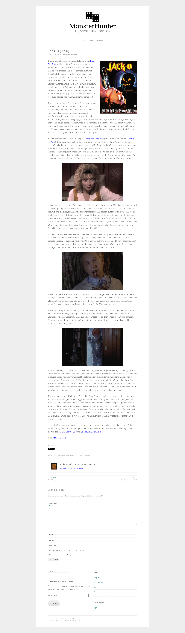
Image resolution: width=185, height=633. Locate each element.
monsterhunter (70, 55)
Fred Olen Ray (67, 456)
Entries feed (99, 582)
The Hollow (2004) (53, 479)
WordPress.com (74, 620)
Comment (53, 504)
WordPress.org (100, 592)
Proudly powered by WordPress (61, 618)
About (91, 41)
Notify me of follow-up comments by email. (67, 550)
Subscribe (54, 603)
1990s (58, 456)
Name (52, 534)
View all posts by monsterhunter (72, 468)
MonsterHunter (61, 438)
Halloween (78, 456)
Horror (87, 456)
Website (52, 546)
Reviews (99, 41)
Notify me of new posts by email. (63, 555)
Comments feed (100, 587)
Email (52, 540)
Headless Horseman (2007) (129, 479)
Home (84, 41)
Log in (96, 578)
